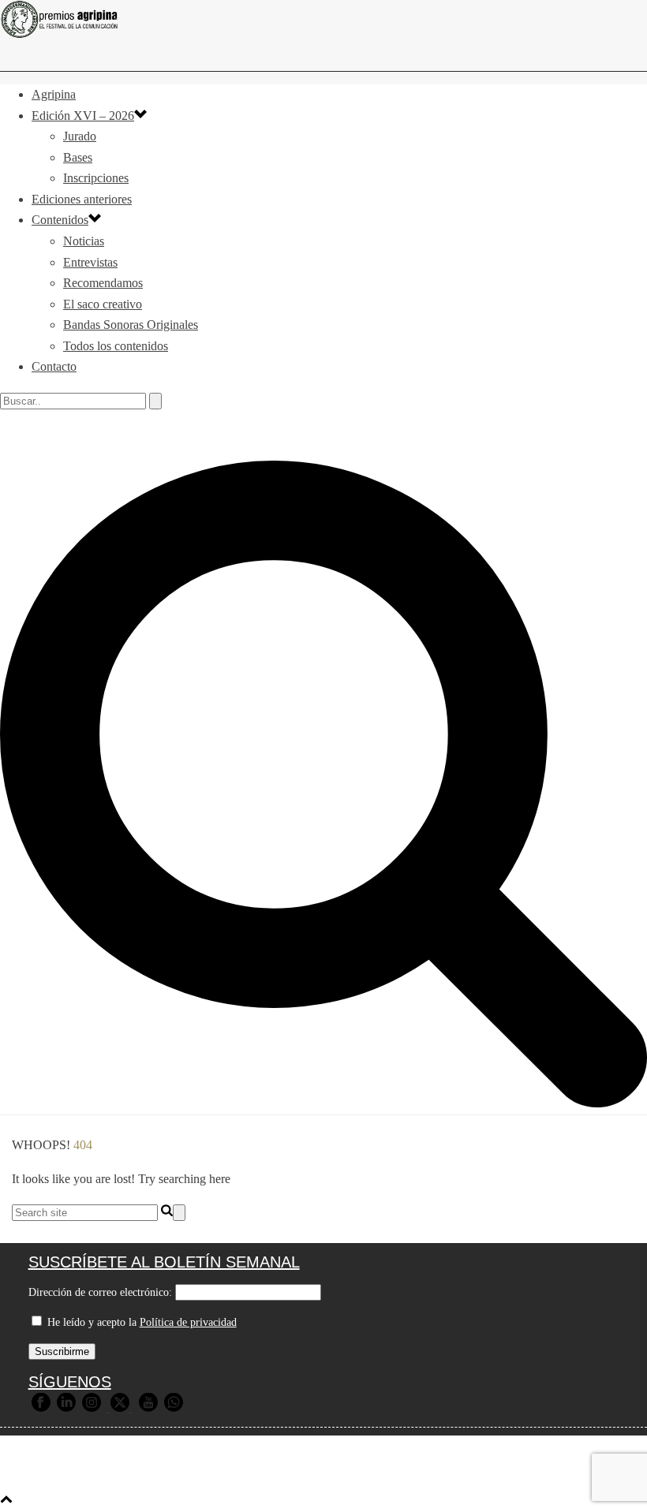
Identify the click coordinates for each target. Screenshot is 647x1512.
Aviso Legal (270, 1474)
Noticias (83, 241)
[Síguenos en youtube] (148, 1408)
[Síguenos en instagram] (91, 1408)
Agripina (54, 94)
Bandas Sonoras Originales (130, 324)
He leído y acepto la (140, 1322)
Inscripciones (96, 178)
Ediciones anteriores (82, 199)
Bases (77, 157)
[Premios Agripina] (323, 19)
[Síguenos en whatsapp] (173, 1408)
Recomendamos (103, 282)
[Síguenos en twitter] (120, 1408)
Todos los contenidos (115, 346)
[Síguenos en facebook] (41, 1408)
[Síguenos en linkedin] (66, 1408)
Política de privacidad (188, 1322)
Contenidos (60, 219)
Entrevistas (90, 262)
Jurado (79, 136)
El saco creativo (102, 304)
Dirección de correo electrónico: (100, 1292)
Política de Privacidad (374, 1474)
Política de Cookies (500, 1474)
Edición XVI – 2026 (83, 115)
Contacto (54, 366)
